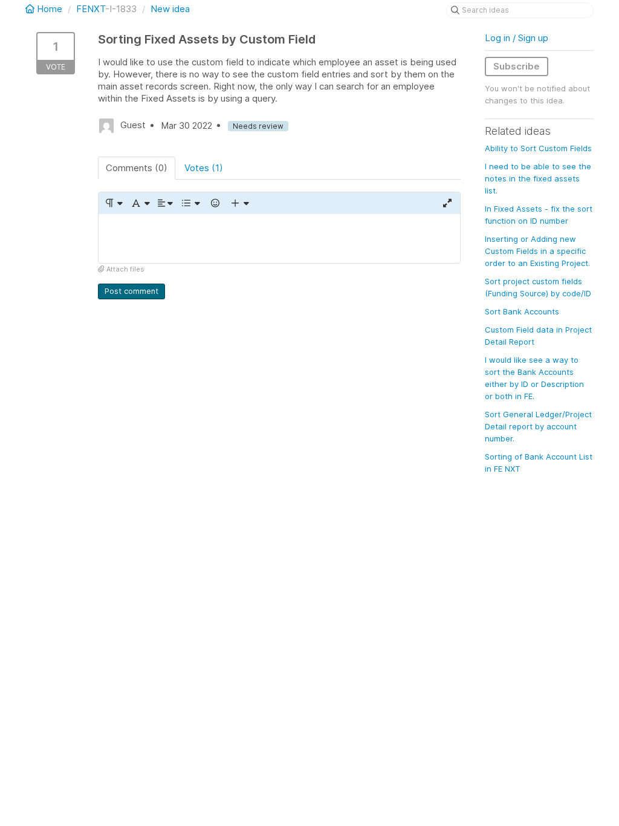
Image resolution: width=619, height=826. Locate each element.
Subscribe (516, 66)
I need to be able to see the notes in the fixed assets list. (538, 178)
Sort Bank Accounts (522, 311)
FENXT (90, 9)
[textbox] (279, 238)
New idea (170, 9)
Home (49, 9)
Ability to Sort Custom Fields (538, 148)
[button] (113, 203)
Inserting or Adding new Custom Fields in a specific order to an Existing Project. (537, 251)
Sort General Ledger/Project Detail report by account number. (538, 426)
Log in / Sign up (516, 38)
